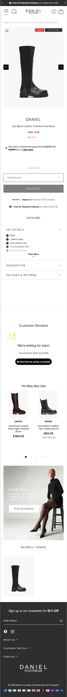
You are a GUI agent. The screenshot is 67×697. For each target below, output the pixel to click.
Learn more (28, 149)
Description (15, 265)
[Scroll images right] (61, 67)
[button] (33, 639)
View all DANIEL (33, 218)
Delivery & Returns (21, 275)
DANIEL (33, 119)
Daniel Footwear (23, 685)
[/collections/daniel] (33, 503)
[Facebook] (5, 632)
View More (33, 254)
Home (6, 22)
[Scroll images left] (6, 67)
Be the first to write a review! (33, 361)
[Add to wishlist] (6, 31)
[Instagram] (12, 632)
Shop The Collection (24, 508)
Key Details (15, 229)
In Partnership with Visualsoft (45, 685)
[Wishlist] (54, 11)
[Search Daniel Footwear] (14, 11)
